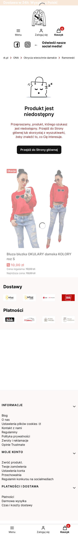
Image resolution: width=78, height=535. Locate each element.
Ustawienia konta (13, 470)
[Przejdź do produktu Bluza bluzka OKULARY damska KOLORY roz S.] (39, 208)
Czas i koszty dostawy (17, 505)
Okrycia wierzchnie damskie (40, 57)
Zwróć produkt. (12, 462)
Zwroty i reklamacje (15, 440)
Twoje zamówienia (14, 466)
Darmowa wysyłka (14, 501)
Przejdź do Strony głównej (39, 149)
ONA (16, 57)
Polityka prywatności (16, 436)
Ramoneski (68, 57)
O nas (6, 419)
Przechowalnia (11, 475)
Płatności (8, 496)
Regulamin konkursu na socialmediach (27, 479)
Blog (5, 415)
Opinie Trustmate (13, 444)
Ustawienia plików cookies (20, 423)
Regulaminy (9, 432)
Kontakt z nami (12, 428)
